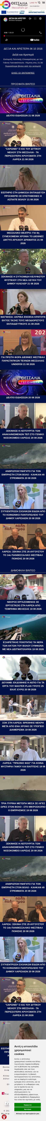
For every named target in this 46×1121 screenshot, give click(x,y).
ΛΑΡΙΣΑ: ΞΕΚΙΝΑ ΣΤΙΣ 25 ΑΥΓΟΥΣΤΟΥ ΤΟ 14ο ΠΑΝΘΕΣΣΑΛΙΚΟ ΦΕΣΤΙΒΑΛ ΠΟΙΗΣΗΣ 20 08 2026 (23, 555)
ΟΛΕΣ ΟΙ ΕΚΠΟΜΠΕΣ (23, 73)
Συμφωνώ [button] (28, 1105)
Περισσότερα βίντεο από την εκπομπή (23, 66)
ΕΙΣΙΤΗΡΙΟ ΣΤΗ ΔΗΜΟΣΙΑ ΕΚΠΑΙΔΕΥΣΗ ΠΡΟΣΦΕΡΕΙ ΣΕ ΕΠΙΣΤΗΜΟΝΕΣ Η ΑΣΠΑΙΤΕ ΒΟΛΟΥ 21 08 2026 (23, 196)
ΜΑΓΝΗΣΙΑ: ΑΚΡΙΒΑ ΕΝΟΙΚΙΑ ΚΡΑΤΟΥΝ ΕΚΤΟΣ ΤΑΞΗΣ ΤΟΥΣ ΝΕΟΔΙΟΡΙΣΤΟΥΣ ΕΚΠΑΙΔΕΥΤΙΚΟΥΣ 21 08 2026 (23, 320)
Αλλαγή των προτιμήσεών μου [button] (27, 1113)
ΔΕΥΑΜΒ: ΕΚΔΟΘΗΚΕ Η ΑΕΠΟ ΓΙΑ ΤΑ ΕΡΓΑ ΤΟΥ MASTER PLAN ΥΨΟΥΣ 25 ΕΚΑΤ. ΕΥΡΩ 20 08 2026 (23, 686)
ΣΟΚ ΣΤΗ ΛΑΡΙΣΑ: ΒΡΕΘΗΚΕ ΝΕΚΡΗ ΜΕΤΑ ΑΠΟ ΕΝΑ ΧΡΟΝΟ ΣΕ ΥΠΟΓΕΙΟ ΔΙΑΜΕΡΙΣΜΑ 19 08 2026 (23, 726)
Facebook (9, 1094)
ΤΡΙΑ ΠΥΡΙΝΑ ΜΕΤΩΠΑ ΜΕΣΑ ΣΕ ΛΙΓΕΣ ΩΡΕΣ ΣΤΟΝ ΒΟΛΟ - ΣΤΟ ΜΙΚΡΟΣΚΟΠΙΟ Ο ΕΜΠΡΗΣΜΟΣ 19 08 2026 (23, 807)
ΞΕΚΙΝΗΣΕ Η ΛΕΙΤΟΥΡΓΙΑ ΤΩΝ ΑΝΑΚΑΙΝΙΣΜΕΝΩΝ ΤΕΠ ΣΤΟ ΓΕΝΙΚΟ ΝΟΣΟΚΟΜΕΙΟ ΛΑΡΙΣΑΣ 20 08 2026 (23, 434)
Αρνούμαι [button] (27, 1109)
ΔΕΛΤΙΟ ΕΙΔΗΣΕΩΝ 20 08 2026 (23, 397)
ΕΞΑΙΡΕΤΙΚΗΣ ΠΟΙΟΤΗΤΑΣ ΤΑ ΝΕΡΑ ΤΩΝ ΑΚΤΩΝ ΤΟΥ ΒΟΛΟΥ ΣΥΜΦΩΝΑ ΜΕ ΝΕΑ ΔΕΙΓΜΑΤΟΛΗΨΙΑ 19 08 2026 (23, 646)
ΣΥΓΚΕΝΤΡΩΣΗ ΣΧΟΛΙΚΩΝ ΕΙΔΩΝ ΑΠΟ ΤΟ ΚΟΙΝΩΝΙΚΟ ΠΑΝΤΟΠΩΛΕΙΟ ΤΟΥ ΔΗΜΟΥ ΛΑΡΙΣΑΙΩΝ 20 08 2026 (23, 515)
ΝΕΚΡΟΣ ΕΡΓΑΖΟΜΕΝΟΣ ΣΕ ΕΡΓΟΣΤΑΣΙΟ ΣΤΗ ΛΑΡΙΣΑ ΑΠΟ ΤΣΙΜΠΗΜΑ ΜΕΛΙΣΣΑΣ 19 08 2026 (23, 605)
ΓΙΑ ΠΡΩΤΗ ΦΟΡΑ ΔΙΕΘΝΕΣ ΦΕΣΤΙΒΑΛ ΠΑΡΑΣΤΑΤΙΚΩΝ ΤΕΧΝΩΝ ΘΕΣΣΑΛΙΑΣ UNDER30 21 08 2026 (23, 361)
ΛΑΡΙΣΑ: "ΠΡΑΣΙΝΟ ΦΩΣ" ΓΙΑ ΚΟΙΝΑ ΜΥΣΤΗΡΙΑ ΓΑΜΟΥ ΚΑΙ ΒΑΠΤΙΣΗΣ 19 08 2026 (23, 766)
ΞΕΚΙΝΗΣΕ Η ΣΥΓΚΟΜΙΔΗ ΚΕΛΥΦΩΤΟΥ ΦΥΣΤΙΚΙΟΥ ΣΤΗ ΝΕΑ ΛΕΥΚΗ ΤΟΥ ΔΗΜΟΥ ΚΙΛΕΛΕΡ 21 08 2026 (23, 280)
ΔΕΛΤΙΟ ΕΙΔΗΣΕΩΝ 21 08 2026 (23, 115)
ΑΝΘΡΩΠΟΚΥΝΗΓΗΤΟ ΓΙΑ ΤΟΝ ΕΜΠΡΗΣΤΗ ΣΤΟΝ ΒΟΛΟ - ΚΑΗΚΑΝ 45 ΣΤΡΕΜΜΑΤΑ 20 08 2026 (23, 474)
